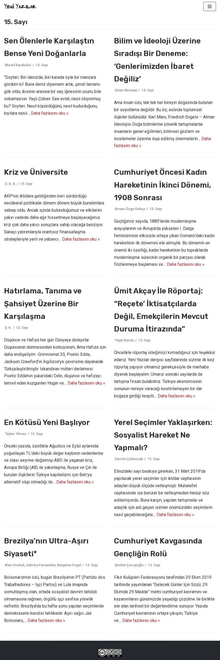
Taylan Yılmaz (15, 433)
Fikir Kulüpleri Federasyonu (99, 645)
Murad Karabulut (18, 65)
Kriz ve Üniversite (36, 172)
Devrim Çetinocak (129, 459)
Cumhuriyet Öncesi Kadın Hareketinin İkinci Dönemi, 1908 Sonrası (162, 185)
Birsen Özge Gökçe (130, 209)
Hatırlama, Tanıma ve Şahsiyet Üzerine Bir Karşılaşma (43, 303)
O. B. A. (10, 183)
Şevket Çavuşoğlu (129, 565)
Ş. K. (8, 327)
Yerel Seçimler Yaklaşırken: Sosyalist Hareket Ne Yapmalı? (163, 435)
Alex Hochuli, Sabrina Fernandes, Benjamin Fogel (43, 565)
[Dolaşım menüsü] (209, 6)
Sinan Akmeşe (126, 90)
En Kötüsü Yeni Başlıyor (47, 422)
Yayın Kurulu (124, 340)
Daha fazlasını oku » (49, 113)
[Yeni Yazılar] (20, 6)
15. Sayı (41, 65)
